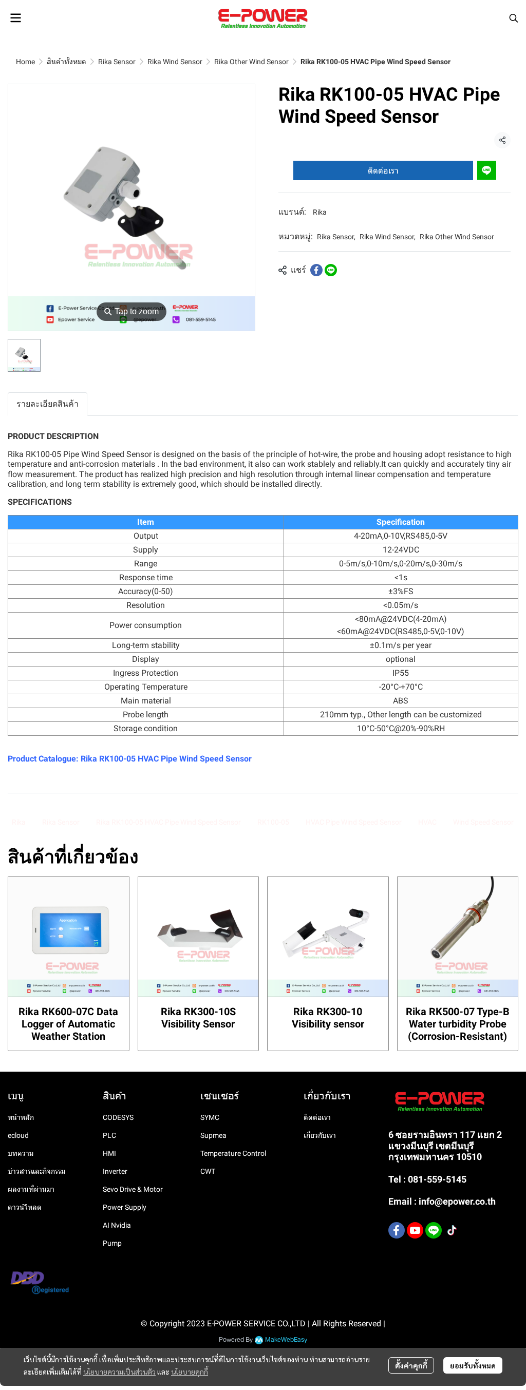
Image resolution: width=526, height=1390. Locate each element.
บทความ (20, 1153)
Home (25, 62)
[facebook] (396, 1230)
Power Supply (124, 1207)
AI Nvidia (117, 1225)
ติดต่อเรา (383, 170)
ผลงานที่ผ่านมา (31, 1189)
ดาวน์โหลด (25, 1207)
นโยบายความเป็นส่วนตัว (119, 1371)
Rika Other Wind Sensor (251, 62)
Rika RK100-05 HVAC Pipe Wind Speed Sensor (166, 759)
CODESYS (118, 1117)
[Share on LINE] (331, 270)
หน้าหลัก (21, 1117)
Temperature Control (233, 1153)
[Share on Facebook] (316, 270)
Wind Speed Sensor (483, 822)
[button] (513, 18)
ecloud (18, 1135)
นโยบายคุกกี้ (189, 1371)
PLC (109, 1135)
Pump (112, 1243)
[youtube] (415, 1230)
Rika (320, 212)
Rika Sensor (117, 62)
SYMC (209, 1117)
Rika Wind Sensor (174, 62)
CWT (207, 1171)
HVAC (427, 822)
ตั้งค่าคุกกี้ (411, 1365)
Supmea (213, 1135)
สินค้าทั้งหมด (66, 62)
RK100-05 (273, 822)
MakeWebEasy (286, 1340)
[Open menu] (15, 18)
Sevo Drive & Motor (133, 1189)
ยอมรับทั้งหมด (473, 1365)
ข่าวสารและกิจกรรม (36, 1171)
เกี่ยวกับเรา (320, 1135)
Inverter (115, 1171)
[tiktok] (452, 1230)
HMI (109, 1153)
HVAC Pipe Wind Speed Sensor (354, 822)
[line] (433, 1230)
